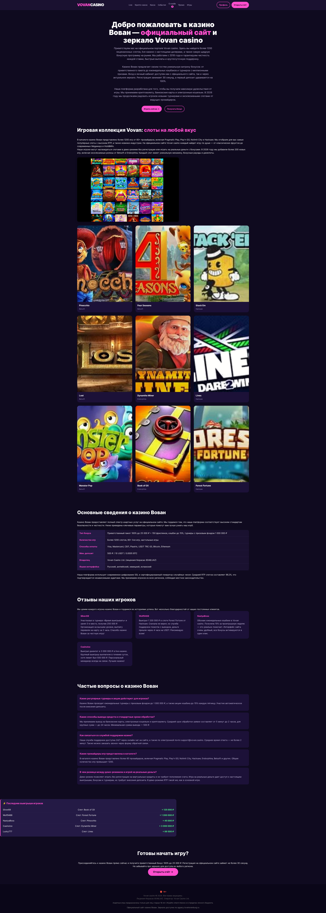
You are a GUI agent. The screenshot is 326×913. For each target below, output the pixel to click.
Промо (181, 5)
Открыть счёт (240, 5)
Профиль (223, 5)
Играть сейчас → (151, 109)
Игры (189, 5)
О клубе (172, 5)
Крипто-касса (141, 5)
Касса (152, 5)
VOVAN (90, 5)
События (162, 5)
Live (130, 5)
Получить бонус (174, 109)
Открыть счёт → (163, 871)
